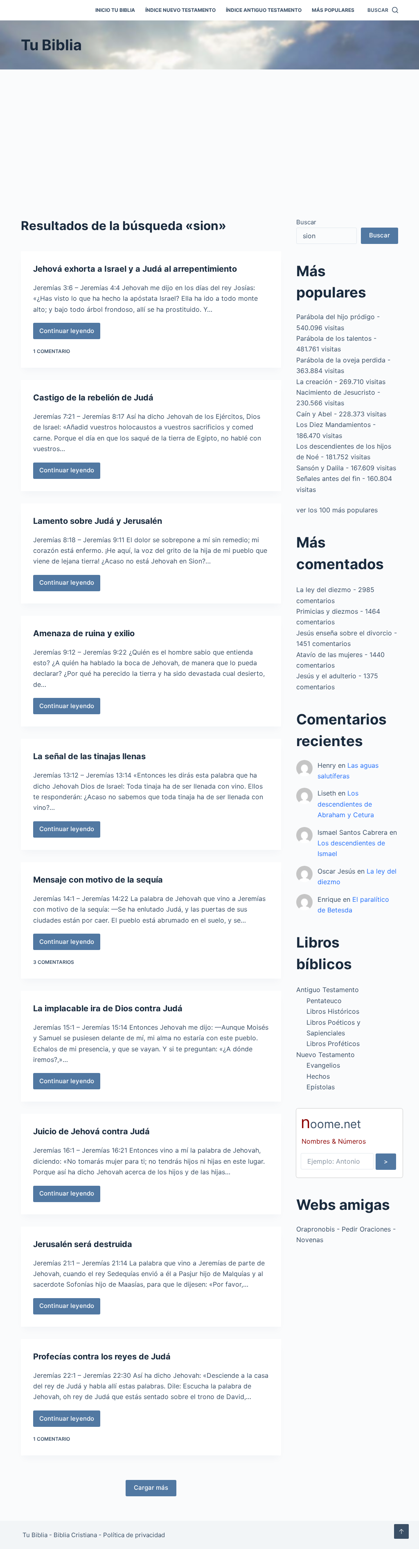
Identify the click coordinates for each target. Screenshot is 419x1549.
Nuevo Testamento (325, 1055)
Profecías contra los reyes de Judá (102, 1356)
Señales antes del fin (328, 478)
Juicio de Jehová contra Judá (91, 1131)
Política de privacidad (134, 1535)
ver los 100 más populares (337, 510)
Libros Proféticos (333, 1043)
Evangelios (323, 1065)
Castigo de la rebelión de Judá (93, 397)
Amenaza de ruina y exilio (84, 633)
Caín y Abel (314, 414)
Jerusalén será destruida (82, 1244)
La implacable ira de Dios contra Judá (107, 1008)
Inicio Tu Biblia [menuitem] (115, 10)
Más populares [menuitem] (333, 10)
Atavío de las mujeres (329, 654)
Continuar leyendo (69, 333)
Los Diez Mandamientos (333, 424)
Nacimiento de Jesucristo (335, 392)
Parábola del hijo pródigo (335, 317)
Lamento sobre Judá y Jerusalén (97, 521)
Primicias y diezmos (327, 611)
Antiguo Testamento (327, 990)
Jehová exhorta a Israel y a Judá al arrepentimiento (135, 269)
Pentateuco (324, 1001)
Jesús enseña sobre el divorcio (344, 633)
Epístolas (320, 1087)
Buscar (306, 222)
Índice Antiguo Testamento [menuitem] (264, 10)
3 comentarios (53, 962)
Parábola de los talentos (334, 338)
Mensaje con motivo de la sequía (98, 880)
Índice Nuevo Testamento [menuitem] (180, 10)
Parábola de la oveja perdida (340, 360)
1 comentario (51, 351)
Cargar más (151, 1487)
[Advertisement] (209, 131)
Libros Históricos (332, 1011)
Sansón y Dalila (320, 468)
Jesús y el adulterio (326, 676)
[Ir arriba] (401, 1531)
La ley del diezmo (323, 590)
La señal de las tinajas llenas (89, 756)
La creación (314, 382)
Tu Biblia (51, 45)
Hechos (318, 1076)
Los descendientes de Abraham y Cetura (346, 804)
